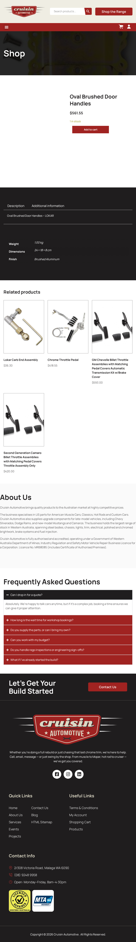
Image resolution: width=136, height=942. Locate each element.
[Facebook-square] (56, 774)
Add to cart (90, 129)
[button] (6, 27)
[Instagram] (68, 774)
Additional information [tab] (48, 206)
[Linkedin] (79, 774)
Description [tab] (15, 206)
